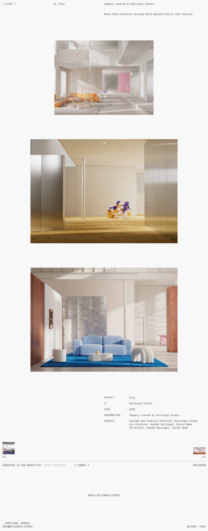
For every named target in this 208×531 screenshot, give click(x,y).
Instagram (199, 465)
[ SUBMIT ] (82, 465)
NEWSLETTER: (23, 465)
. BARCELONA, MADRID (15, 523)
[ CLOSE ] (8, 4)
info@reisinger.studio (17, 527)
